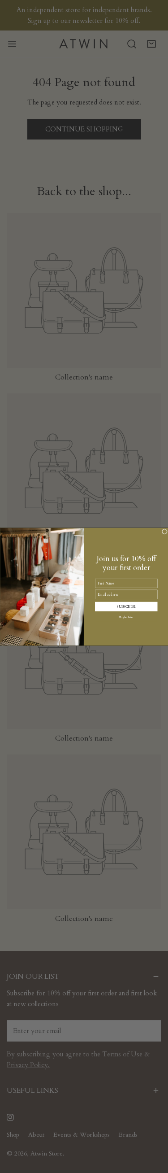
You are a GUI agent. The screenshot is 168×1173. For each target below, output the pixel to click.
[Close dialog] (164, 531)
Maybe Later (126, 617)
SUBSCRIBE (125, 606)
